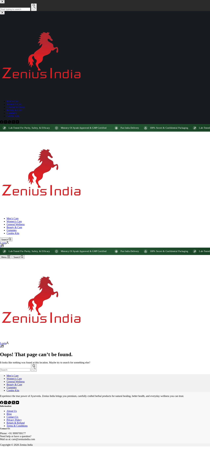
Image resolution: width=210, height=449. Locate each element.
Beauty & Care (14, 227)
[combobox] (15, 370)
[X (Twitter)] (14, 403)
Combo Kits (13, 233)
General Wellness (16, 224)
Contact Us (12, 416)
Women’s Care (14, 221)
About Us (12, 411)
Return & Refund (16, 422)
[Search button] (34, 368)
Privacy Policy (14, 419)
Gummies (12, 230)
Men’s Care (13, 218)
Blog (9, 414)
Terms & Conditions (17, 425)
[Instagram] (6, 403)
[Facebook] (2, 403)
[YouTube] (17, 403)
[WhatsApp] (10, 403)
